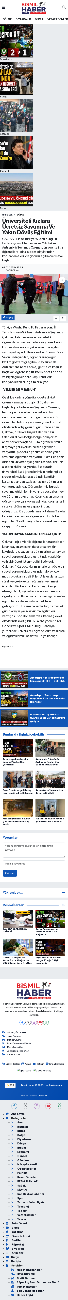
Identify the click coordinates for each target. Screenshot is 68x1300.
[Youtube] (40, 1022)
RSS (11, 1085)
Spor (20, 1198)
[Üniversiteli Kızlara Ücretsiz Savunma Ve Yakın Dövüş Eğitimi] (34, 294)
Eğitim (21, 1147)
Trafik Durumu (14, 1040)
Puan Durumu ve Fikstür (19, 1043)
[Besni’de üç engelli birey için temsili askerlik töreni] (18, 779)
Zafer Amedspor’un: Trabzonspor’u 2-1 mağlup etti (47, 932)
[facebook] (14, 1106)
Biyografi (17, 1248)
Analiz (21, 1122)
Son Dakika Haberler (30, 1194)
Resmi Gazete (26, 1177)
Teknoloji (23, 1206)
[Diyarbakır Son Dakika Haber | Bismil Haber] (34, 7)
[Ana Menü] (3, 7)
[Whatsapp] (46, 1022)
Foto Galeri (19, 1223)
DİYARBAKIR (23, 19)
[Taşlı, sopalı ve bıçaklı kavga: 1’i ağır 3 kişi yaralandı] (18, 748)
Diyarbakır (24, 1139)
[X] (28, 1022)
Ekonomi (23, 1152)
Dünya (21, 1143)
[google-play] (42, 1071)
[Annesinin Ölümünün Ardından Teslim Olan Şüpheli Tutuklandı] (50, 748)
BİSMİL (39, 19)
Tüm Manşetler (15, 1047)
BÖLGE (7, 19)
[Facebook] (22, 1022)
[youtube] (48, 1106)
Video (15, 1227)
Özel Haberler (26, 1168)
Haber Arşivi (13, 1054)
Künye (28, 1064)
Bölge (20, 215)
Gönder (10, 873)
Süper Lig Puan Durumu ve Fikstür (39, 1282)
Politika (22, 1173)
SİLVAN (22, 1189)
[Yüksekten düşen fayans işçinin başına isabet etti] (50, 807)
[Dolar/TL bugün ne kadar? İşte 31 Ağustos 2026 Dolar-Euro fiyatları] (18, 947)
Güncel (22, 1156)
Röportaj (17, 1244)
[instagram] (37, 1106)
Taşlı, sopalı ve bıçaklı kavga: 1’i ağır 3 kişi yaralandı (15, 762)
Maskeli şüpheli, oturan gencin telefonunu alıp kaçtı (16, 822)
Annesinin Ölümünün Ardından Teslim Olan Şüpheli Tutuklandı (47, 762)
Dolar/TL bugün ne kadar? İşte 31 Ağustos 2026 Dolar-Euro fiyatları (17, 960)
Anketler (17, 1253)
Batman (22, 1126)
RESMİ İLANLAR (27, 1181)
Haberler (7, 215)
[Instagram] (34, 1022)
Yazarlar (17, 1231)
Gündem (23, 1160)
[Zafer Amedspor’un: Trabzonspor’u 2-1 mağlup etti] (50, 919)
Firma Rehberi (56, 1064)
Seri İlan (16, 1240)
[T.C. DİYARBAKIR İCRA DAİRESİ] (18, 919)
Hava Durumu (14, 1036)
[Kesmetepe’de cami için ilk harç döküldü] (50, 779)
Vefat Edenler (26, 1215)
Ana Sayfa (18, 1114)
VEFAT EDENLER (57, 19)
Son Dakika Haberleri (18, 1051)
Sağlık (21, 1185)
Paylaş (9, 317)
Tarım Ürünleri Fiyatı (30, 1202)
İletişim (40, 1064)
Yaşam (21, 1219)
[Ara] (64, 7)
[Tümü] (63, 892)
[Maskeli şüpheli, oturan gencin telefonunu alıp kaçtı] (18, 807)
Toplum (22, 1211)
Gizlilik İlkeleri (12, 1064)
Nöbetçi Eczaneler (17, 1032)
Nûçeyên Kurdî (27, 1164)
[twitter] (25, 1106)
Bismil (21, 1130)
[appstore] (24, 1071)
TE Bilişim (42, 1095)
